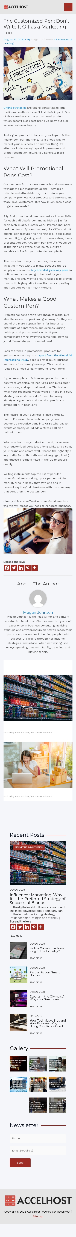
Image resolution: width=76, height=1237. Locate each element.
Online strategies (15, 107)
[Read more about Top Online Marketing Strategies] (38, 764)
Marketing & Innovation (16, 732)
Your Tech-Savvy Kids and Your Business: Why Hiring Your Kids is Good (48, 1023)
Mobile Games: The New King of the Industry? (47, 950)
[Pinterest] (28, 568)
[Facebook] (7, 568)
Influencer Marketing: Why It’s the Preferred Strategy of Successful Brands (35, 726)
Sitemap (38, 1216)
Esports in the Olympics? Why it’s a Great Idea (47, 998)
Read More (16, 936)
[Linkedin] (21, 568)
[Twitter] (14, 568)
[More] (34, 568)
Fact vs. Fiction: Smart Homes (45, 974)
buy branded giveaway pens (49, 270)
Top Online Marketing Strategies (30, 792)
